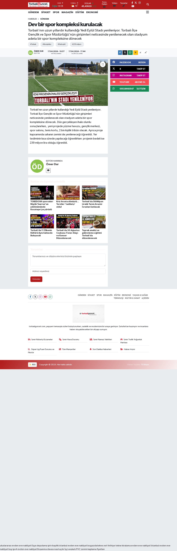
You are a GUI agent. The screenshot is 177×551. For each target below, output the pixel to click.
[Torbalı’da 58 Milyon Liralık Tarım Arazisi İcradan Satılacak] (94, 192)
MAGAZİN (67, 12)
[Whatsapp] (50, 297)
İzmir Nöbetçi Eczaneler (42, 339)
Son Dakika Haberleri (102, 349)
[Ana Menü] (147, 12)
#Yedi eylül (61, 44)
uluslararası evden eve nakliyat (15, 546)
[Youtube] (45, 297)
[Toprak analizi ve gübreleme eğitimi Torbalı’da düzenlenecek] (94, 221)
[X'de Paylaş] (125, 52)
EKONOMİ (92, 12)
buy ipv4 (13, 549)
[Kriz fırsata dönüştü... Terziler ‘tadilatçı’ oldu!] (68, 192)
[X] (35, 297)
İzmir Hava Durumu (71, 339)
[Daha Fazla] (135, 52)
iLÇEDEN (145, 298)
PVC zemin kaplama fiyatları (90, 549)
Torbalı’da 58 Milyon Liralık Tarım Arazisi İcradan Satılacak (92, 204)
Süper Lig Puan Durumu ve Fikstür (41, 350)
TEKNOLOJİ (118, 298)
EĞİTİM (80, 12)
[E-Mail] (48, 170)
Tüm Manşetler (69, 349)
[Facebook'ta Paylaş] (120, 52)
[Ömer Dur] (37, 166)
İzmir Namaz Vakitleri (102, 339)
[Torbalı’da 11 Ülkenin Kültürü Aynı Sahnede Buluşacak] (42, 221)
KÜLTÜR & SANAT (132, 298)
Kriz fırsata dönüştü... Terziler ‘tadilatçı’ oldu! (67, 204)
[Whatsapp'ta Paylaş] (130, 52)
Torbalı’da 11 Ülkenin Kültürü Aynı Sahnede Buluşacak (41, 233)
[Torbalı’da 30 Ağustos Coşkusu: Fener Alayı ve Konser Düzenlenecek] (68, 221)
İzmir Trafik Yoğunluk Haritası (131, 341)
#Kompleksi (47, 44)
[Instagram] (40, 297)
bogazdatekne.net (97, 546)
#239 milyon (76, 44)
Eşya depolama (39, 546)
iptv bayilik (53, 546)
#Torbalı (33, 44)
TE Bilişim (145, 365)
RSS (34, 365)
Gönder (36, 279)
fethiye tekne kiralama (119, 546)
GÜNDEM (33, 12)
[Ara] (148, 4)
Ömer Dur (52, 164)
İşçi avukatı (70, 549)
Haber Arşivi (129, 349)
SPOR (56, 12)
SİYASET (45, 12)
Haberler (32, 19)
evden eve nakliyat (140, 546)
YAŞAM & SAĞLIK (140, 295)
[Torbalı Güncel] (38, 5)
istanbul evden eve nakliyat (73, 546)
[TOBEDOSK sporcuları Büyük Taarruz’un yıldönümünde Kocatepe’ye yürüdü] (42, 192)
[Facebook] (30, 297)
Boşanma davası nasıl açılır (50, 549)
